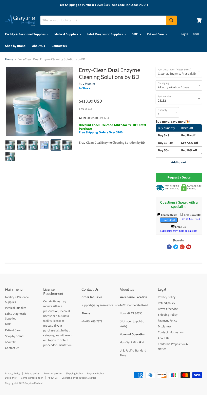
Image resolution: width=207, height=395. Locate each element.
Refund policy (166, 303)
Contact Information (171, 332)
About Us (38, 46)
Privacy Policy (166, 297)
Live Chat (169, 220)
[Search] (171, 20)
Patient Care (155, 34)
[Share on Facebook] (169, 246)
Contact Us (59, 46)
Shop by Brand (15, 46)
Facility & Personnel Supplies (25, 34)
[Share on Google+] (182, 246)
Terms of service (168, 309)
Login (184, 34)
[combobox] (103, 20)
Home (9, 59)
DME (135, 34)
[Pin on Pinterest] (188, 246)
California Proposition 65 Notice (79, 378)
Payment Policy (167, 321)
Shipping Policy (167, 315)
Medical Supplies (66, 34)
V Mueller (89, 84)
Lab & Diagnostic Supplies (105, 34)
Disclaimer (164, 326)
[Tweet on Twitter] (175, 246)
